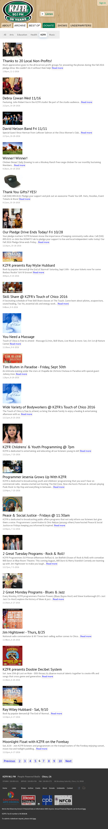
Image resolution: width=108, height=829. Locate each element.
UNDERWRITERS (80, 25)
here (84, 809)
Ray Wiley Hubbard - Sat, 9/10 (25, 709)
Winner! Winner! (15, 158)
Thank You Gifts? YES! (20, 191)
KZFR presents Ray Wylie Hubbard (29, 265)
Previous (9, 761)
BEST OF (34, 25)
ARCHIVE (20, 25)
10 (60, 761)
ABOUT (6, 25)
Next (68, 761)
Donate (52, 788)
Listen (49, 14)
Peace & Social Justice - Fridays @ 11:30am (36, 515)
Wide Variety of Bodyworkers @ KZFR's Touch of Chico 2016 (49, 407)
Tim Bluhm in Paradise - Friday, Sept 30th (34, 366)
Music (52, 34)
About (45, 788)
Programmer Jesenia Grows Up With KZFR (35, 476)
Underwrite (61, 788)
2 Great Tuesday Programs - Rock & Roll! (34, 553)
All (5, 34)
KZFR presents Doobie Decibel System (32, 669)
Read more (57, 67)
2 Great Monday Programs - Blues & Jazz (34, 592)
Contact (70, 788)
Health (34, 34)
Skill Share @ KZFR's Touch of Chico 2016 (35, 296)
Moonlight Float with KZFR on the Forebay (36, 741)
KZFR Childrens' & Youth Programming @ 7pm (38, 446)
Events (38, 788)
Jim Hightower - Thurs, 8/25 (24, 632)
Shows (23, 788)
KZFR (43, 34)
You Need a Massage (19, 336)
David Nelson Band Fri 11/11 (25, 128)
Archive (30, 788)
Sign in (102, 2)
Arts (12, 34)
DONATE (48, 25)
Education (22, 34)
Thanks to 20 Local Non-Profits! (27, 60)
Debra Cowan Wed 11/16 (22, 98)
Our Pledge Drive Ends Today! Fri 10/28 (33, 232)
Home (5, 788)
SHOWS (62, 25)
